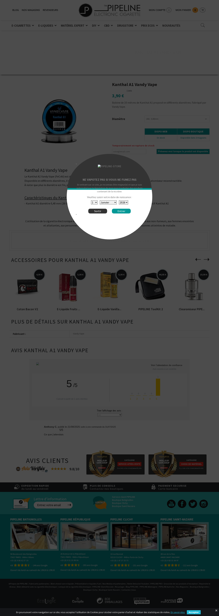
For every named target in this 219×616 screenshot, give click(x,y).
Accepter (194, 612)
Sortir (97, 211)
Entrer (121, 211)
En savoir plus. (178, 612)
